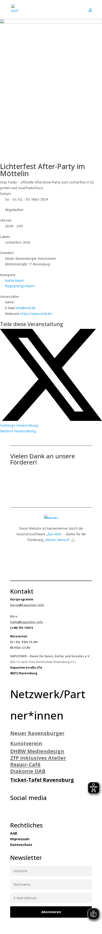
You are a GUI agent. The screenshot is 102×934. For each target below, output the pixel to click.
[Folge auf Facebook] (11, 809)
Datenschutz (21, 844)
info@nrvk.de (25, 308)
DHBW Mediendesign (37, 751)
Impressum (19, 839)
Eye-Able (54, 534)
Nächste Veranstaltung (18, 431)
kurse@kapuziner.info (27, 605)
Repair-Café (25, 764)
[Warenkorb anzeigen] (85, 9)
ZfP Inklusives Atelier (38, 757)
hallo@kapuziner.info (26, 622)
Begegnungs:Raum (20, 286)
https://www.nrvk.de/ (36, 313)
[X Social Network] (51, 419)
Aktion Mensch (57, 539)
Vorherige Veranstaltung (19, 425)
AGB (13, 833)
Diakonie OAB (27, 771)
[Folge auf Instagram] (21, 809)
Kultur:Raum (14, 280)
